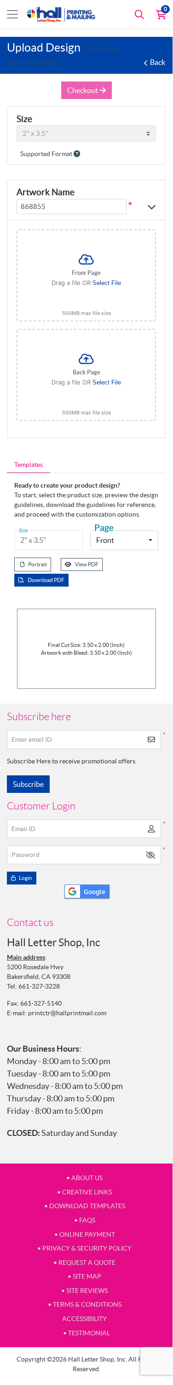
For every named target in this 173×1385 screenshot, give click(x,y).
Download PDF (46, 580)
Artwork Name (46, 192)
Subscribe (28, 784)
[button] (150, 854)
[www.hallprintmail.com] (61, 14)
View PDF (86, 564)
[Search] (139, 14)
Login (25, 878)
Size (24, 119)
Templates (28, 464)
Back (157, 62)
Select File (106, 283)
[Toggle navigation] (12, 14)
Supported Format (47, 153)
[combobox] (124, 540)
